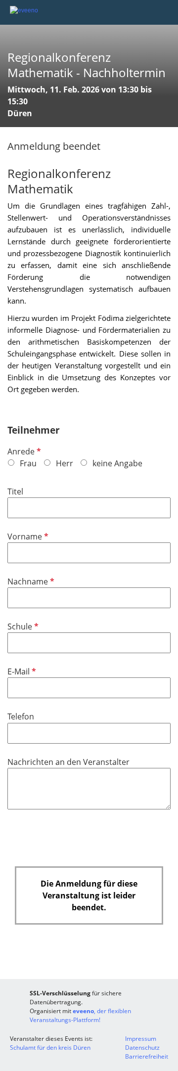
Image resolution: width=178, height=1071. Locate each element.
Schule (22, 626)
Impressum (140, 1038)
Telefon (20, 716)
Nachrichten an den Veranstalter (68, 762)
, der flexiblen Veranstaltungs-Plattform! (80, 1015)
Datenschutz (142, 1047)
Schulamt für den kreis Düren (50, 1047)
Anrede (23, 451)
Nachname (29, 581)
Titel (15, 491)
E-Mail (20, 671)
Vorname (26, 536)
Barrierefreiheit (146, 1056)
